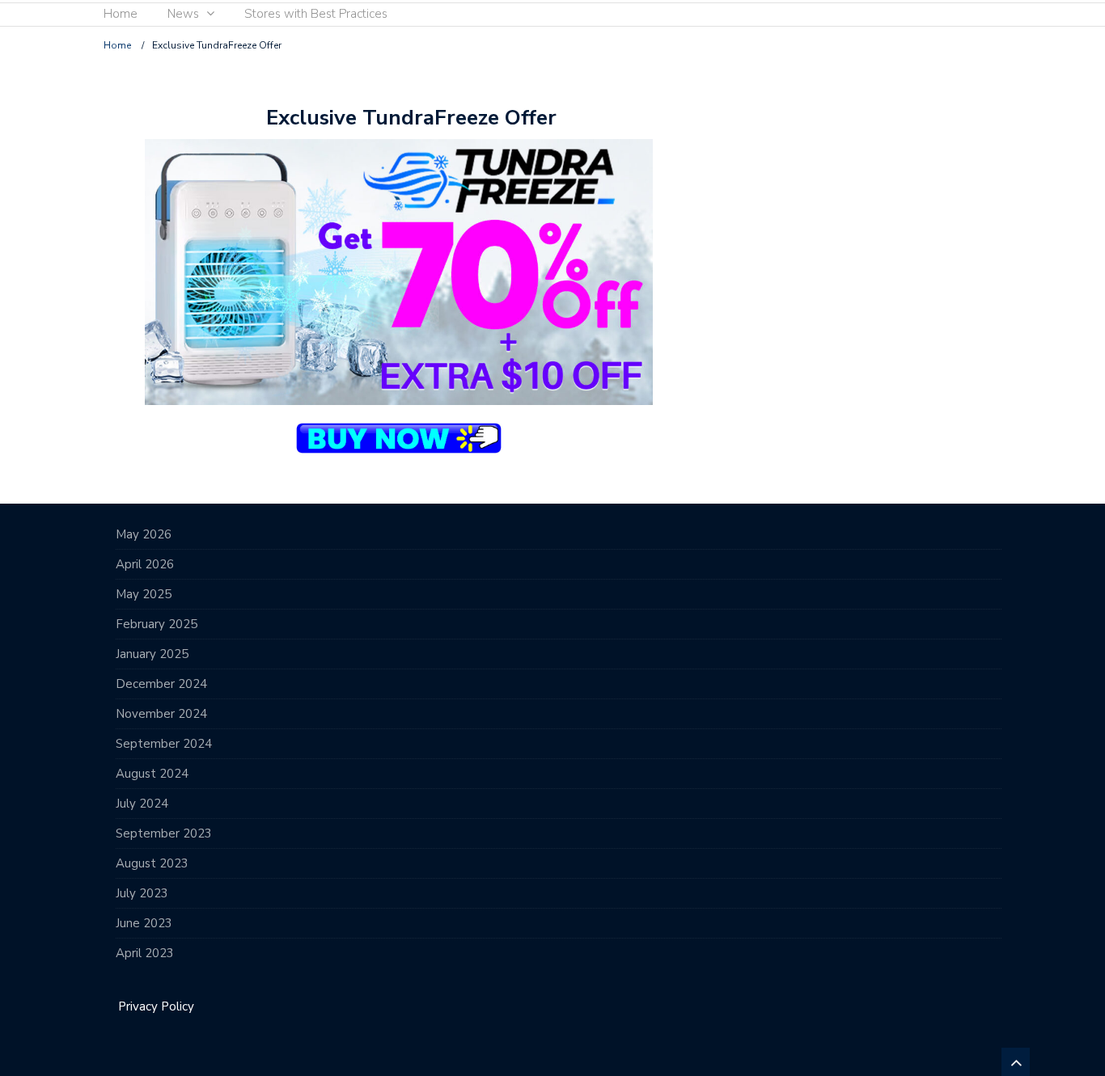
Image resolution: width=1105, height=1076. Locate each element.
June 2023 (144, 923)
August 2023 (152, 863)
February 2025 (156, 624)
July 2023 (142, 893)
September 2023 (164, 833)
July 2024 (142, 803)
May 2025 (143, 594)
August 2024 (152, 774)
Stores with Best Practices (315, 14)
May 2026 (143, 534)
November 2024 (161, 714)
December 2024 (161, 684)
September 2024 (164, 744)
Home (121, 14)
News (183, 14)
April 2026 (145, 564)
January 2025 (152, 654)
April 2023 (145, 953)
